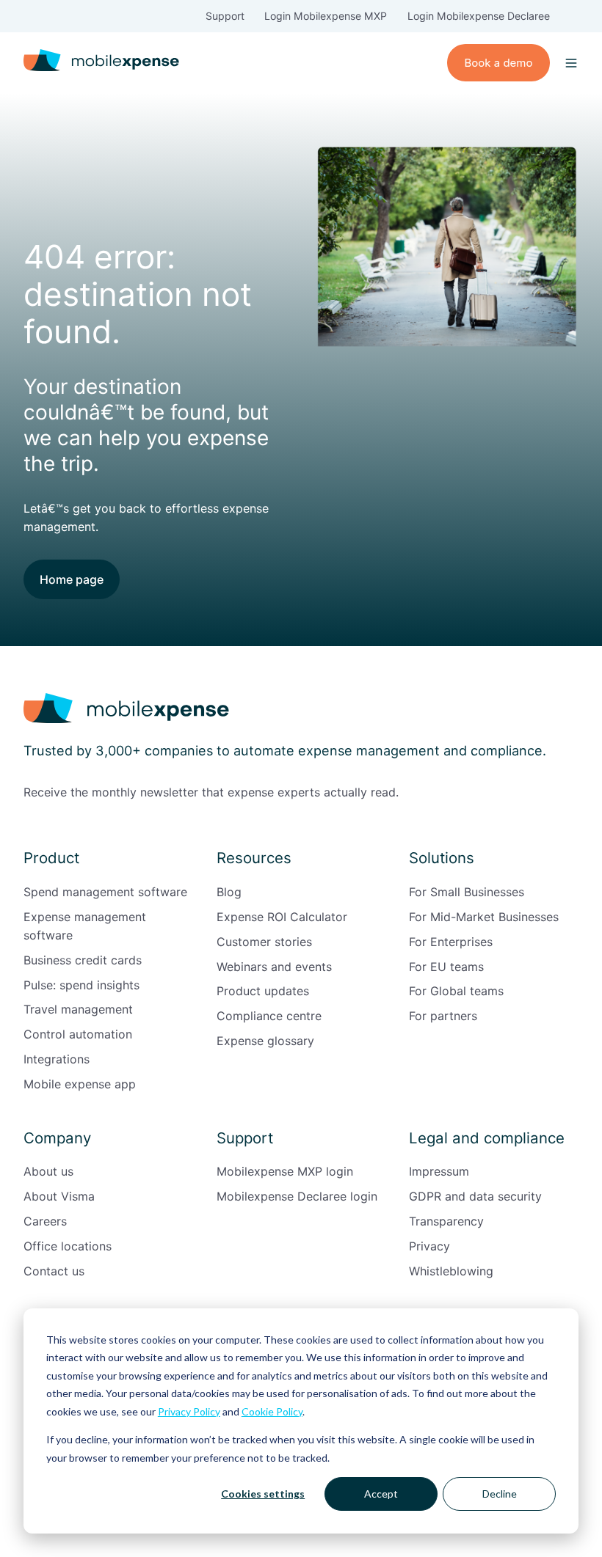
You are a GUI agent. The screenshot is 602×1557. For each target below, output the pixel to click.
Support (225, 16)
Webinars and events (274, 966)
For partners (443, 1015)
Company (57, 1138)
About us (48, 1171)
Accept (381, 1493)
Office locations (67, 1246)
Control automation (77, 1034)
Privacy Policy (189, 1411)
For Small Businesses (466, 891)
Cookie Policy (272, 1411)
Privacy (429, 1246)
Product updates (263, 990)
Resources (254, 858)
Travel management (78, 1009)
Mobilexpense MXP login (285, 1171)
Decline (499, 1493)
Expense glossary (265, 1040)
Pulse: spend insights (81, 985)
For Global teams (456, 990)
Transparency (446, 1221)
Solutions (441, 858)
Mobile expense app (79, 1084)
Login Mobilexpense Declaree (478, 16)
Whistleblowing (451, 1271)
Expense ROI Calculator (282, 916)
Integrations (56, 1059)
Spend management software (105, 891)
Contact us (53, 1271)
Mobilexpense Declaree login (297, 1196)
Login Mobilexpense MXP (325, 16)
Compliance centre (269, 1015)
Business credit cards (82, 960)
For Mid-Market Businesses (484, 916)
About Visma (59, 1196)
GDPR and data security (475, 1196)
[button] (571, 63)
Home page (72, 579)
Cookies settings (263, 1493)
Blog (229, 891)
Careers (45, 1221)
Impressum (439, 1171)
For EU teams (446, 966)
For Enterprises (451, 941)
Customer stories (264, 941)
